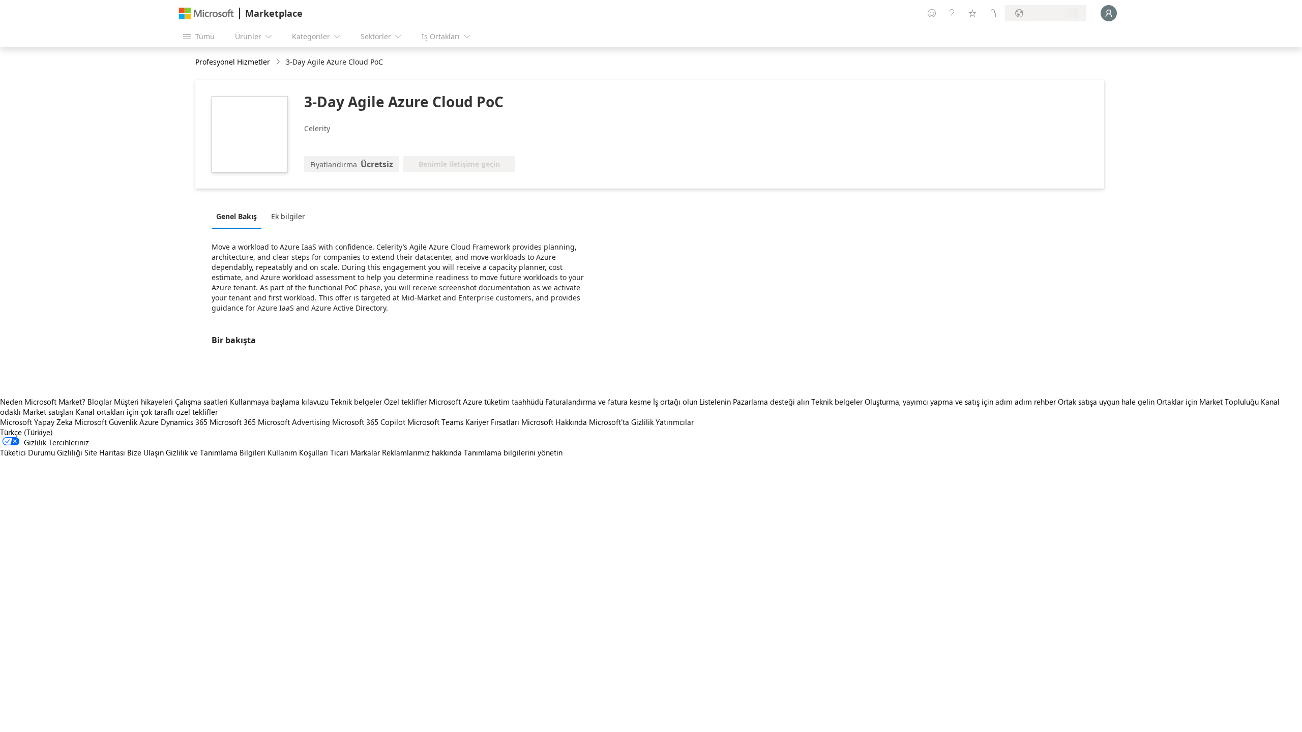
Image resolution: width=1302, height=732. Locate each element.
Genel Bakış (236, 216)
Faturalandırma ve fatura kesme (598, 401)
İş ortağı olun (675, 401)
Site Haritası (104, 452)
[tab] (239, 216)
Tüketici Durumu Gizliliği (41, 452)
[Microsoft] (206, 13)
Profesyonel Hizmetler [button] (232, 62)
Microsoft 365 (233, 422)
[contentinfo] (279, 62)
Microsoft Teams (435, 422)
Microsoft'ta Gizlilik (621, 422)
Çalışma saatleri (201, 401)
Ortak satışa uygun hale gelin (1106, 401)
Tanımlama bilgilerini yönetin (513, 452)
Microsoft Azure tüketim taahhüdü (487, 401)
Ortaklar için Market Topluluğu (1208, 401)
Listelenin (715, 401)
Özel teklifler (405, 401)
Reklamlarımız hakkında (422, 452)
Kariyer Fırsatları (492, 422)
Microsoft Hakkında (554, 422)
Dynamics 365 (184, 422)
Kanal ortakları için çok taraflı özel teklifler (147, 412)
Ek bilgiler (288, 216)
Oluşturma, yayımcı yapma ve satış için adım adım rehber (960, 401)
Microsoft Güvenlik (106, 422)
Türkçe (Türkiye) (26, 432)
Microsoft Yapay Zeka (36, 422)
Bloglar (99, 401)
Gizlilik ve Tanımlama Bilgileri (215, 452)
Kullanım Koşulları (298, 452)
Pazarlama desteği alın (771, 401)
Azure (149, 422)
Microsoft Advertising (294, 422)
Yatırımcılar (675, 422)
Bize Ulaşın (145, 452)
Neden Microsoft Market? (42, 401)
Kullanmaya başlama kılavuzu (279, 401)
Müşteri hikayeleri (143, 401)
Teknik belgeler (356, 401)
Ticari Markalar (355, 452)
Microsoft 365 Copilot (368, 422)
